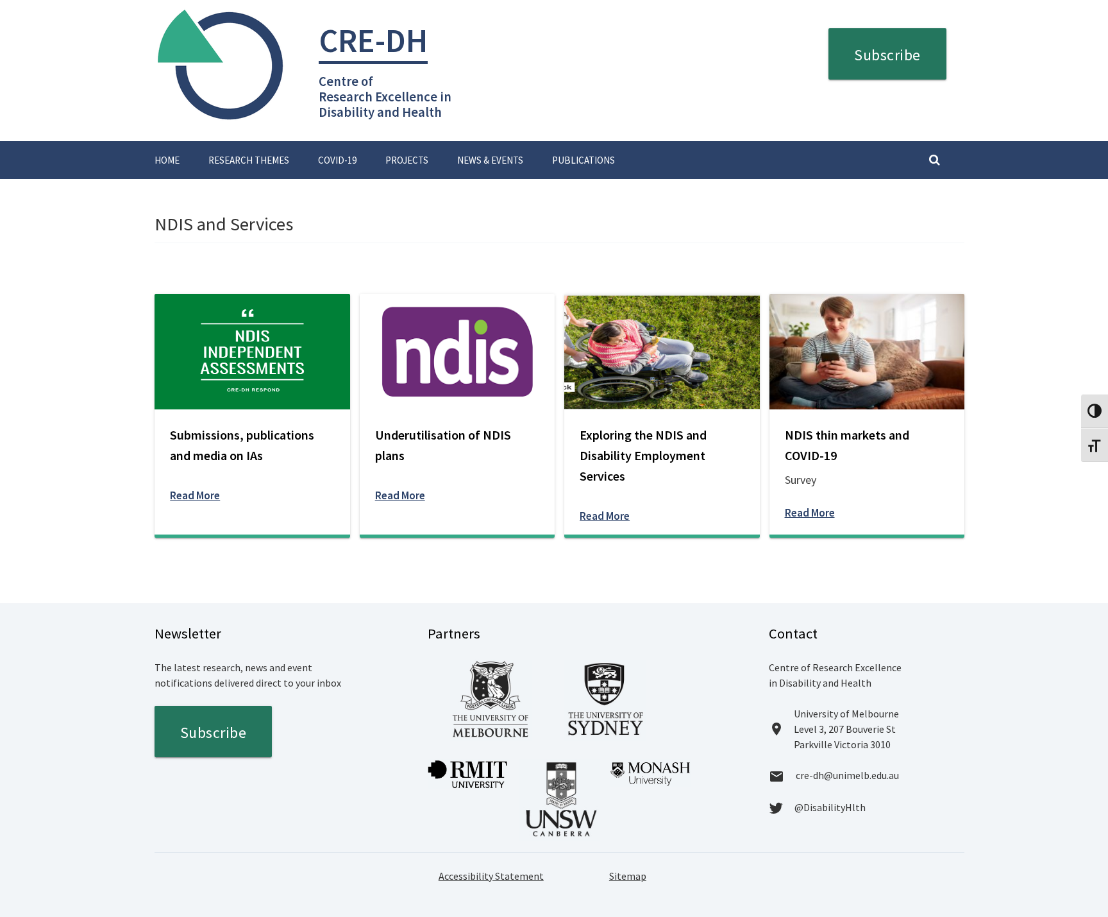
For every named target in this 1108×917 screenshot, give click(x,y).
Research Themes (248, 160)
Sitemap (627, 876)
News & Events (490, 160)
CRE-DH (373, 40)
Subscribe (887, 55)
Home (167, 160)
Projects (406, 160)
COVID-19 (337, 160)
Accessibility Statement (491, 876)
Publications (583, 160)
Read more (195, 495)
